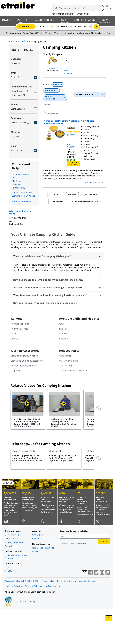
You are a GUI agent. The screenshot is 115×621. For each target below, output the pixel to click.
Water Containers (68, 360)
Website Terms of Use (50, 586)
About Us (16, 184)
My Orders (82, 14)
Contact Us (17, 177)
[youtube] (107, 572)
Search (35, 551)
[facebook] (90, 572)
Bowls (56, 84)
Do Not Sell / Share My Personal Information (76, 581)
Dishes (52, 68)
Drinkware (58, 201)
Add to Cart (73, 164)
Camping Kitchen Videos (23, 195)
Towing (6, 20)
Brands (90, 20)
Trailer (37, 20)
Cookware (57, 195)
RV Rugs (16, 318)
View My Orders (12, 534)
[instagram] (102, 572)
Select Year (43, 26)
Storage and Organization (85, 201)
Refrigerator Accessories (24, 365)
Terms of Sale (31, 586)
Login (7, 567)
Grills (62, 323)
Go (96, 27)
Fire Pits (63, 328)
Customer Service (63, 14)
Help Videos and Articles (43, 547)
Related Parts (69, 350)
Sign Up (8, 571)
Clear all (46, 104)
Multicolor (50, 90)
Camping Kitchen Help (22, 192)
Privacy (62, 543)
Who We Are (38, 534)
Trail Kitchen (66, 365)
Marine (78, 20)
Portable (63, 338)
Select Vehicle (25, 27)
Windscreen (65, 355)
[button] (98, 408)
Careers (35, 538)
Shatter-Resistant (50, 97)
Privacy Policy (18, 187)
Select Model (80, 26)
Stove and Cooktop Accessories (27, 360)
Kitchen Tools (92, 195)
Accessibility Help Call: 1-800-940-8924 (22, 581)
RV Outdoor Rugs (20, 323)
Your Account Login (21, 202)
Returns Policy (11, 538)
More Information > (94, 182)
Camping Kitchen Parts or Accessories (67, 70)
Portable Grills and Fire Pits (79, 318)
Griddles (63, 333)
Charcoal (15, 338)
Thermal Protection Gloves (73, 370)
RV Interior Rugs (19, 328)
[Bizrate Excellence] (8, 601)
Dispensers (17, 370)
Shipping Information (14, 542)
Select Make (62, 26)
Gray (13, 333)
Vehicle (49, 20)
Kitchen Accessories (25, 350)
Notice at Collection (14, 586)
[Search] (56, 8)
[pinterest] (96, 572)
